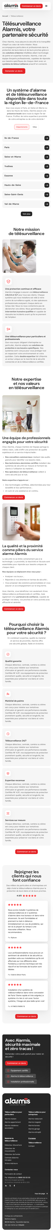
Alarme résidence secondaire (11, 1126)
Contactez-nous (11, 1170)
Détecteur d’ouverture (13, 1145)
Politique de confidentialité (14, 1216)
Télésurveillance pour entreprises (37, 1113)
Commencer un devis (31, 6)
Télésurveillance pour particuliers (13, 1113)
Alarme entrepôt (34, 1132)
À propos (32, 1138)
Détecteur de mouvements (10, 1149)
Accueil (5, 16)
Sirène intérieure (11, 1163)
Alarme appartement (13, 1122)
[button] (46, 6)
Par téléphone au (17, 1177)
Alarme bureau (34, 1125)
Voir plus (26, 214)
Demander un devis (13, 71)
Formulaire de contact (13, 1174)
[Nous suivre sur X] (10, 1186)
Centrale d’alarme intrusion (11, 1159)
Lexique (31, 1146)
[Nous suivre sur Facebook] (14, 1186)
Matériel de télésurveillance (11, 1139)
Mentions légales (10, 1219)
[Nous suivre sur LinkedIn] (6, 1186)
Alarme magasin (34, 1122)
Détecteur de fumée (12, 1154)
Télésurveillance (34, 1143)
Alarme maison (10, 1119)
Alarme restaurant (35, 1119)
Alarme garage (34, 1129)
